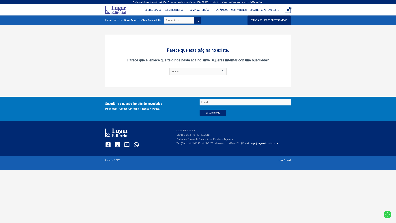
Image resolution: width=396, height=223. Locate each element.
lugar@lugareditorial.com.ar (265, 143)
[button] (269, 20)
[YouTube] (127, 145)
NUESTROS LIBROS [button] (174, 10)
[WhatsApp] (136, 145)
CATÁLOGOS (222, 10)
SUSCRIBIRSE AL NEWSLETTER (265, 10)
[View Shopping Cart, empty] (288, 10)
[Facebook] (108, 145)
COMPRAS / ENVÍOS (199, 10)
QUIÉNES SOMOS (153, 10)
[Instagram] (117, 145)
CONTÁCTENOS (239, 10)
